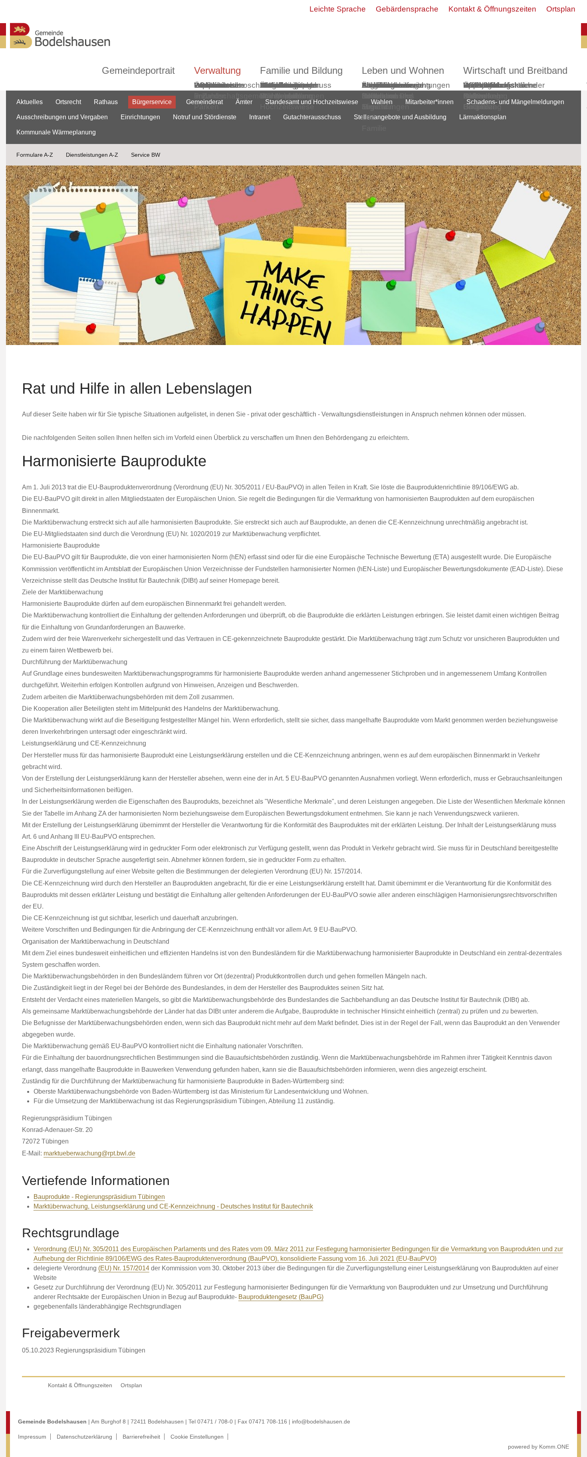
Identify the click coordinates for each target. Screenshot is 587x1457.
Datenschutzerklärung (84, 1436)
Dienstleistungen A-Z (92, 155)
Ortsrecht (68, 102)
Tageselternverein (392, 85)
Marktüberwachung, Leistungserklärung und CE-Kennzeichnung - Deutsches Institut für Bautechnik (173, 1206)
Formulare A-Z (34, 155)
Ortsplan (560, 9)
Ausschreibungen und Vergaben (62, 117)
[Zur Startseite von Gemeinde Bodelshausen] (60, 50)
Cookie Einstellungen (197, 1436)
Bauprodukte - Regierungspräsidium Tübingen (99, 1196)
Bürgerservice (152, 102)
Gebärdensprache (407, 9)
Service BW (145, 155)
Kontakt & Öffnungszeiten (492, 9)
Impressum (32, 1436)
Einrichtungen (140, 117)
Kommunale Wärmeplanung (286, 90)
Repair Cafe (474, 90)
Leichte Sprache (337, 9)
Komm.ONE (554, 1446)
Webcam (209, 85)
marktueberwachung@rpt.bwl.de (89, 1153)
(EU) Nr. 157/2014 (123, 1268)
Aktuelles (29, 102)
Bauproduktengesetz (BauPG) (280, 1296)
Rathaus (106, 102)
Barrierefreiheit (141, 1436)
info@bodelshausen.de (321, 1421)
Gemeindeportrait (138, 70)
